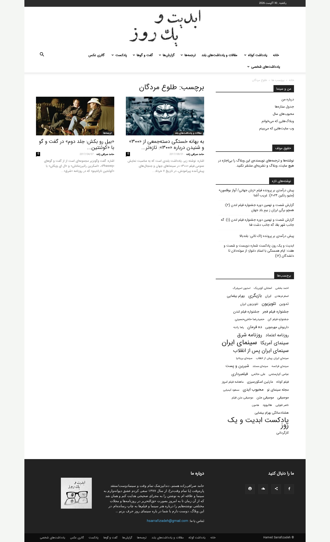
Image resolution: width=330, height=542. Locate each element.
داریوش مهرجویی (277, 327)
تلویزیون (269, 303)
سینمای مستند (260, 366)
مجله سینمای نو (278, 389)
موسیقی (283, 397)
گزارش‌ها (169, 55)
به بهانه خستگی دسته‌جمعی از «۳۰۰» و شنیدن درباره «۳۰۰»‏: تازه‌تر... (166, 145)
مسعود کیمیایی (231, 390)
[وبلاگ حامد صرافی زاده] (165, 28)
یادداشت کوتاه (257, 55)
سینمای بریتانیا (244, 358)
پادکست (121, 55)
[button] (42, 55)
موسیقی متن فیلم (242, 397)
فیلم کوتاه (282, 381)
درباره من (287, 99)
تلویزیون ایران (249, 304)
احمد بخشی (282, 288)
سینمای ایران (239, 342)
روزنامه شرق (249, 334)
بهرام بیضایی (236, 296)
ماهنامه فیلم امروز (233, 382)
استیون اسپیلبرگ (242, 288)
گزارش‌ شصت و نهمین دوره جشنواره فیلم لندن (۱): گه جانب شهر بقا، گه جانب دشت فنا (257, 222)
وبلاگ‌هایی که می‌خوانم (278, 121)
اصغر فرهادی (282, 296)
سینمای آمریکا (274, 343)
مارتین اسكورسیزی (260, 381)
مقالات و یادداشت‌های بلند (219, 55)
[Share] (276, 489)
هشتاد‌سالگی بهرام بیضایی (272, 412)
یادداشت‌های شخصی (265, 66)
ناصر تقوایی (282, 405)
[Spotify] (250, 489)
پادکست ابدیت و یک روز (258, 423)
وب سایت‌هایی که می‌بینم (276, 128)
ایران (268, 296)
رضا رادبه (238, 327)
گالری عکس (96, 55)
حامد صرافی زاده (195, 154)
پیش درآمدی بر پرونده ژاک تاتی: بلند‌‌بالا (266, 236)
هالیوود (267, 405)
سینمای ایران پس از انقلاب (261, 350)
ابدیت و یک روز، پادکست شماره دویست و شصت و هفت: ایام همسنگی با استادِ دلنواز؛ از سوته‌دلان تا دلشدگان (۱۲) (259, 250)
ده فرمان (254, 327)
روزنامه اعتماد (277, 335)
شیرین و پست (237, 365)
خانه (276, 55)
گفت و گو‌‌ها (145, 55)
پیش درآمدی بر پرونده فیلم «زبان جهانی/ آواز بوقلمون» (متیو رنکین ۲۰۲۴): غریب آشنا (256, 193)
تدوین (284, 304)
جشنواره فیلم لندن (246, 311)
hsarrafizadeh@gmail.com (167, 521)
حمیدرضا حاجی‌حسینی (249, 319)
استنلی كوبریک (263, 288)
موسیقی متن (265, 397)
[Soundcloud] (263, 489)
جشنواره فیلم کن (278, 319)
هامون (255, 405)
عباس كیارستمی (279, 374)
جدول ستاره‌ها (284, 106)
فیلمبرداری (239, 373)
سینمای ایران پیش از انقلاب (272, 358)
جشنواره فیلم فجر (276, 311)
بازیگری (255, 295)
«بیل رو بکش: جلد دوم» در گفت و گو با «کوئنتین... (76, 145)
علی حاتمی (258, 374)
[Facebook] (289, 489)
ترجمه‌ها (190, 55)
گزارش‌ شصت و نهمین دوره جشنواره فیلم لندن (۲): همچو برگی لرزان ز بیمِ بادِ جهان (259, 208)
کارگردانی (282, 432)
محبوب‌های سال (283, 114)
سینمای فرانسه (280, 366)
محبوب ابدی (253, 389)
